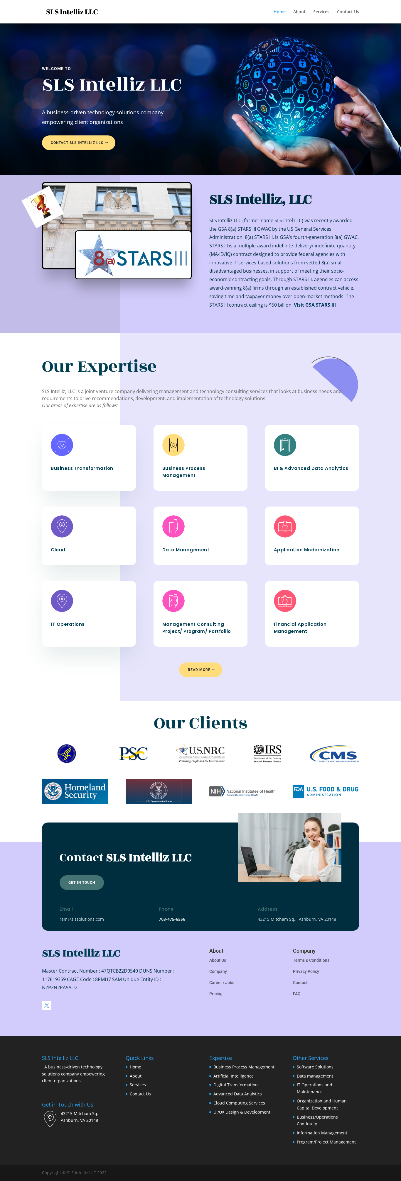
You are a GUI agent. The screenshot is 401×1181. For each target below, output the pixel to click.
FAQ (297, 993)
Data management (315, 1076)
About (299, 12)
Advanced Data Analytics (237, 1094)
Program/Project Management (326, 1142)
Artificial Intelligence (233, 1076)
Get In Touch (81, 883)
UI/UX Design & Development (241, 1112)
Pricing (216, 993)
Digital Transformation (235, 1084)
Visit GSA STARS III (315, 305)
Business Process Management (243, 1067)
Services (321, 12)
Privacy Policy (306, 971)
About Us (217, 960)
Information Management (322, 1133)
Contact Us (348, 12)
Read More (199, 670)
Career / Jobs (221, 982)
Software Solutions (315, 1067)
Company (218, 971)
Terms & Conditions (311, 960)
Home (280, 12)
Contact (300, 982)
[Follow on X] (46, 1005)
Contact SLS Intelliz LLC (77, 143)
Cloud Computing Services (239, 1103)
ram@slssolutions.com (82, 919)
